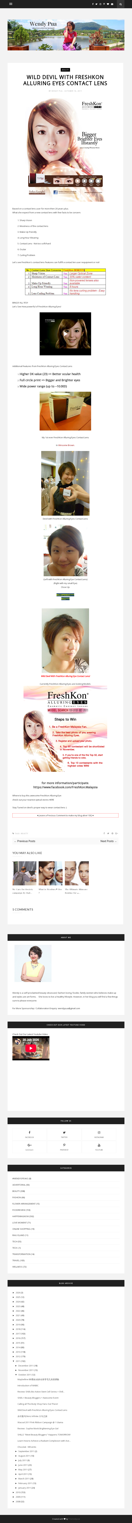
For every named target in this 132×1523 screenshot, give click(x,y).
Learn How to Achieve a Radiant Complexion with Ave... (44, 1440)
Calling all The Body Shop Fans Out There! (38, 1403)
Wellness (17, 1266)
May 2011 (23, 1469)
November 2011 (26, 1370)
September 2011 (26, 1451)
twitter (64, 1137)
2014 (18, 1347)
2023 (18, 1306)
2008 (18, 1501)
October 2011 (24, 1374)
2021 (18, 1315)
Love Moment (19, 1222)
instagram (99, 1137)
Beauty (65, 70)
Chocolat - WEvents (27, 1446)
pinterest (64, 1150)
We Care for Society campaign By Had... (22, 891)
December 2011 (25, 1365)
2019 (18, 1324)
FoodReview (18, 1210)
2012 (18, 1356)
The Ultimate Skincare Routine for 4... (76, 891)
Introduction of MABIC (28, 1385)
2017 (18, 1333)
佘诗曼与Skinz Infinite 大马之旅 (32, 1416)
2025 (18, 1297)
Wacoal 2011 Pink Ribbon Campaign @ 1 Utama (40, 1422)
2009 (18, 1496)
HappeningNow (20, 1216)
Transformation (21, 1254)
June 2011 (23, 1465)
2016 (18, 1338)
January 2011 (24, 1487)
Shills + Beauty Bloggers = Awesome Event (38, 1397)
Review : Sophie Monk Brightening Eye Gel (38, 1428)
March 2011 (23, 1478)
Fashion (16, 1197)
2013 (18, 1351)
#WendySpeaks (20, 1178)
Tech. (15, 1247)
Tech (14, 1241)
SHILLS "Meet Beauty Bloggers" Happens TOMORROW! (44, 1434)
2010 (18, 1492)
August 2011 (24, 1455)
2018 (18, 1329)
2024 (18, 1301)
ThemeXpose (74, 1519)
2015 (18, 1342)
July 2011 (22, 1460)
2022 (18, 1310)
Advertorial (19, 1184)
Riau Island (18, 1235)
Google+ (29, 1150)
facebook (29, 1137)
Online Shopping (21, 1228)
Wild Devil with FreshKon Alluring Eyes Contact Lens (42, 1410)
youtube (99, 1150)
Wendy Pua (57, 91)
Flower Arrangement (24, 1203)
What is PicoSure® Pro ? (50, 891)
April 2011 (23, 1474)
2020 (18, 1319)
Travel (15, 1260)
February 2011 (25, 1483)
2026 (18, 1292)
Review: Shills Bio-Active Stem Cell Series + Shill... (41, 1391)
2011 (18, 1361)
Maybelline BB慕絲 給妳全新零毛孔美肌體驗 (38, 1379)
